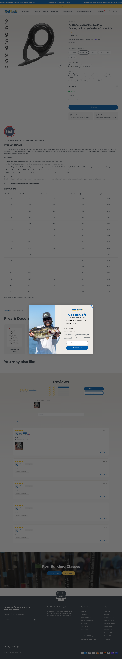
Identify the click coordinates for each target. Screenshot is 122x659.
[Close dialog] (91, 306)
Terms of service (68, 338)
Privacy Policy (87, 337)
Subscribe (77, 348)
